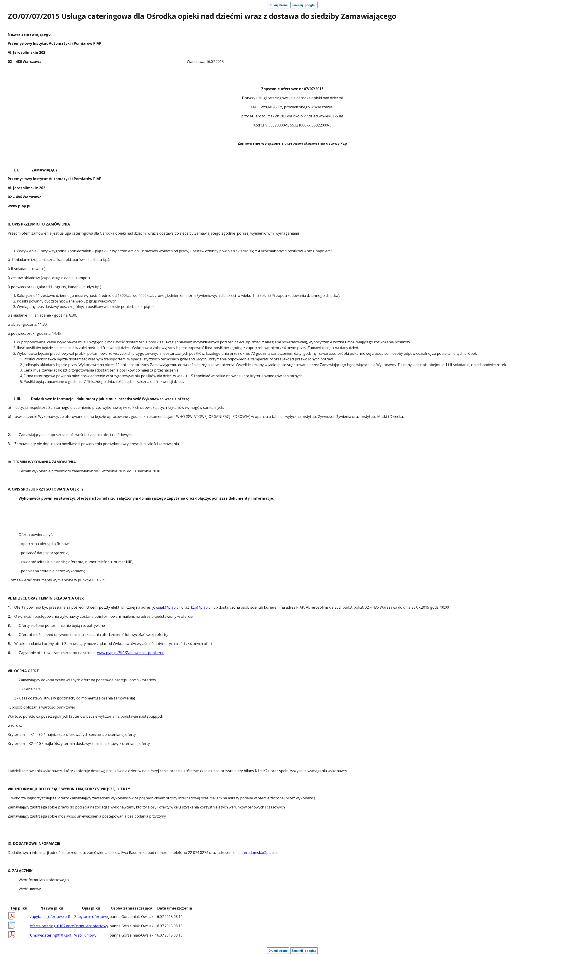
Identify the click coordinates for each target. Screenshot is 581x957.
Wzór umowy (85, 935)
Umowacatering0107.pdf (50, 935)
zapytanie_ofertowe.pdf (50, 916)
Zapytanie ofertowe (91, 916)
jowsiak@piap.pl (166, 607)
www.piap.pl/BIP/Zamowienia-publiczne (130, 652)
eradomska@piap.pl (261, 852)
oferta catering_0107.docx (52, 925)
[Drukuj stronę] (575, 17)
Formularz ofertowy (91, 925)
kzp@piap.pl (201, 607)
